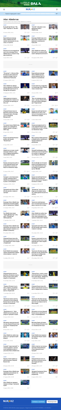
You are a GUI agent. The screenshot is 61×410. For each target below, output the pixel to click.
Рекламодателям (52, 401)
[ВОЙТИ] (56, 9)
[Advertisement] (30, 64)
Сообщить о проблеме (38, 401)
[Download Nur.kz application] (30, 3)
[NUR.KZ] (30, 9)
